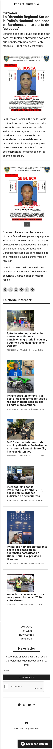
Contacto (26, 626)
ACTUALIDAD (10, 12)
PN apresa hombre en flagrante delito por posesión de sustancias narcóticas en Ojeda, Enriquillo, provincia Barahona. (27, 553)
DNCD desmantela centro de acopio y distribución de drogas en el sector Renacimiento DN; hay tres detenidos (27, 447)
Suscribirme (26, 677)
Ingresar (26, 639)
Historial (26, 630)
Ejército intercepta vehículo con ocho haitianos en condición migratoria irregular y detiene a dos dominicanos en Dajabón (27, 339)
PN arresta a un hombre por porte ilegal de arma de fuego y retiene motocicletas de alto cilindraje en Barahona (27, 400)
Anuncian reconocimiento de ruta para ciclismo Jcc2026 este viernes (25, 597)
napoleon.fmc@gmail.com (26, 728)
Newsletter (26, 634)
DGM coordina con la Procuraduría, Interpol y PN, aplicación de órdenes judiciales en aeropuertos (25, 491)
